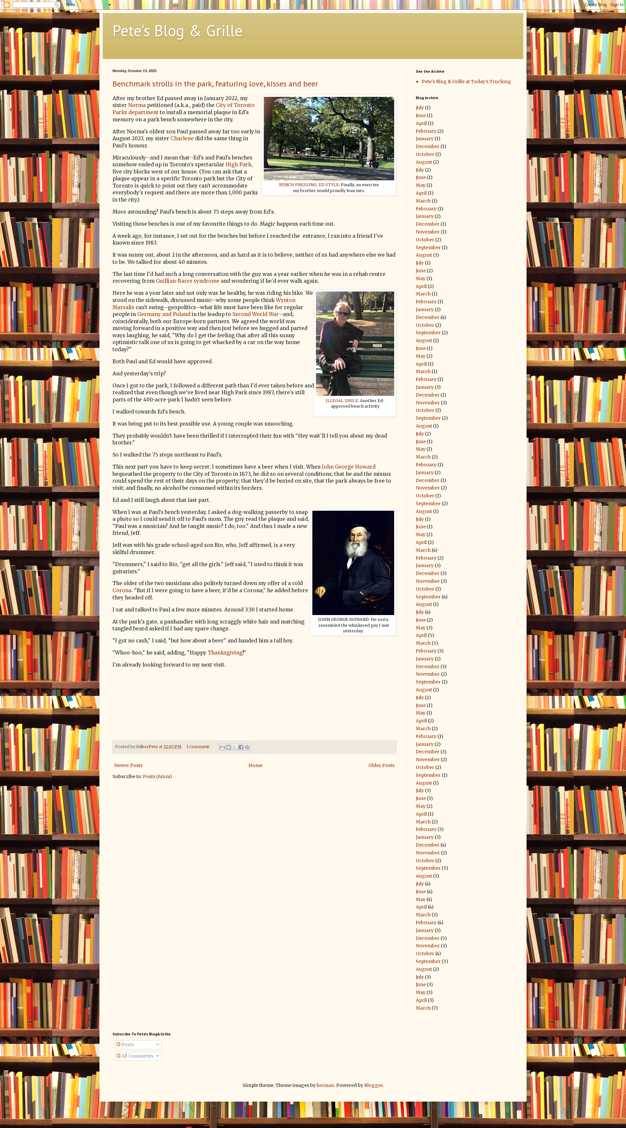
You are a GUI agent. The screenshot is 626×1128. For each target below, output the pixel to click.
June (421, 115)
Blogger (373, 1085)
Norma (137, 105)
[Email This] (222, 747)
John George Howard (349, 467)
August (424, 162)
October (425, 154)
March (423, 201)
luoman (325, 1085)
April (421, 123)
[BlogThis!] (228, 747)
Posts (127, 1044)
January (425, 139)
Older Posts (381, 765)
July (420, 108)
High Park (238, 164)
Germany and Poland (163, 314)
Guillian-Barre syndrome (187, 281)
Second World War (255, 314)
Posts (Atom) (157, 776)
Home (255, 765)
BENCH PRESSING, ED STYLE (309, 184)
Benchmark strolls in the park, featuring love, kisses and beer (215, 84)
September (428, 247)
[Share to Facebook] (241, 747)
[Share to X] (234, 747)
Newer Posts (128, 765)
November (428, 232)
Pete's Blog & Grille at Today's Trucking (466, 81)
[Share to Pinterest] (247, 747)
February (426, 131)
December (428, 146)
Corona (121, 590)
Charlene (182, 138)
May (420, 185)
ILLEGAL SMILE (342, 400)
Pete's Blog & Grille (177, 30)
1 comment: (198, 746)
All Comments (136, 1056)
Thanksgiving (225, 653)
